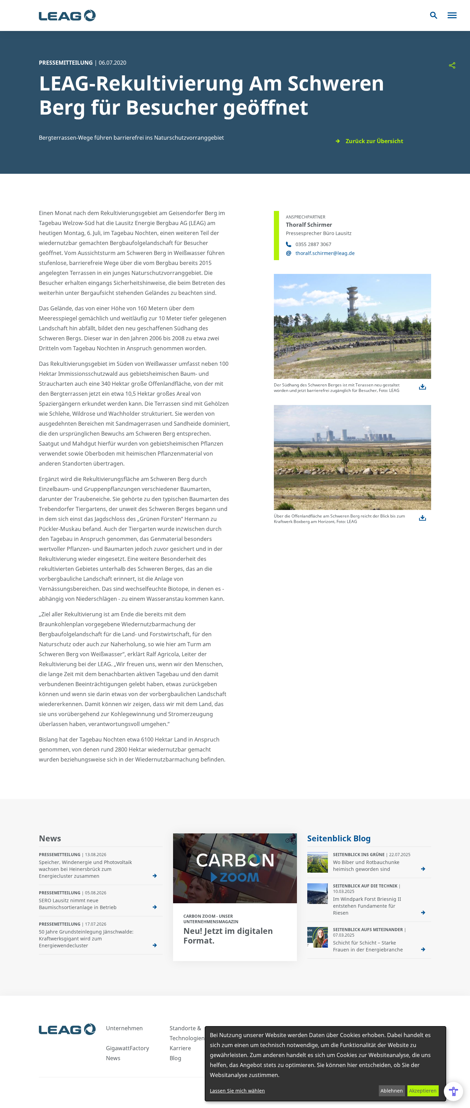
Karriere (180, 1048)
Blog (175, 1058)
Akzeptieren (423, 1090)
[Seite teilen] (452, 65)
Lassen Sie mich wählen (237, 1090)
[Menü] (452, 15)
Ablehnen (392, 1090)
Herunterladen (422, 387)
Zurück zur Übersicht (374, 141)
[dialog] (325, 1063)
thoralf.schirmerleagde (325, 253)
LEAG (67, 15)
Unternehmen (124, 1028)
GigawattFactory (127, 1048)
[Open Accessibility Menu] (453, 1091)
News (113, 1058)
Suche (434, 15)
